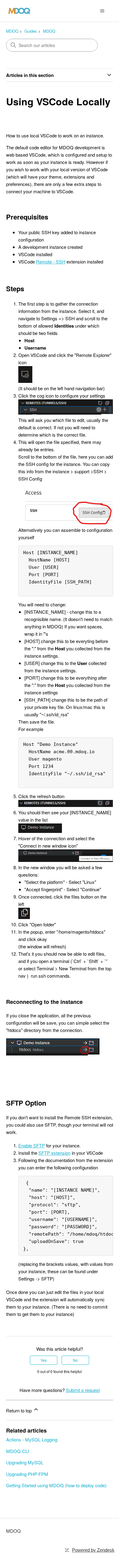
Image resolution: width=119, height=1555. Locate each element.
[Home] (19, 10)
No (75, 1360)
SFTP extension (54, 1153)
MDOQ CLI (17, 1451)
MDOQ (12, 31)
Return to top (19, 1410)
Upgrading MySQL (24, 1462)
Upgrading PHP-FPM (27, 1474)
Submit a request (83, 1390)
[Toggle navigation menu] (102, 11)
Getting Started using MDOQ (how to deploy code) (56, 1485)
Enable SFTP (31, 1145)
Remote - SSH (50, 261)
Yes (44, 1360)
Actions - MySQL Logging (31, 1439)
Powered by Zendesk (93, 1550)
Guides (30, 31)
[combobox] (51, 45)
